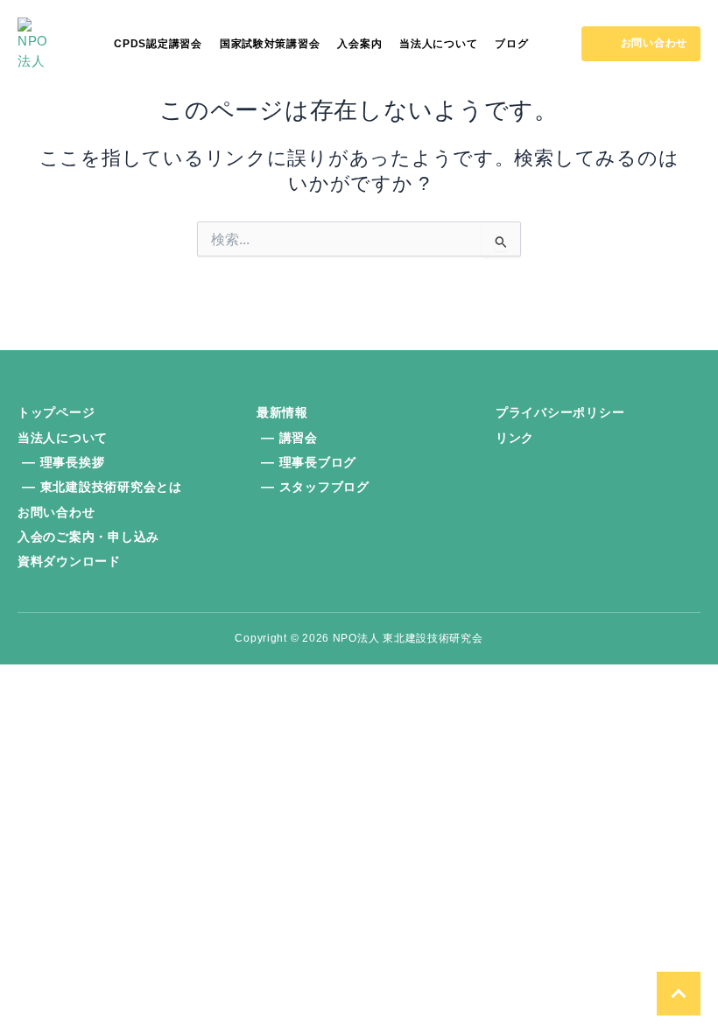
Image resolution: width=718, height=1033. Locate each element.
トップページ (56, 412)
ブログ (511, 43)
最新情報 (282, 412)
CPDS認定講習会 (158, 43)
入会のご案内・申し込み (88, 537)
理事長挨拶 (72, 462)
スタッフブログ (324, 487)
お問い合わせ (56, 512)
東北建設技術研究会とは (111, 487)
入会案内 (359, 43)
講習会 (298, 438)
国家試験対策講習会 (270, 43)
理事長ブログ (317, 462)
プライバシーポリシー (560, 412)
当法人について (438, 43)
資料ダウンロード (69, 561)
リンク (515, 438)
